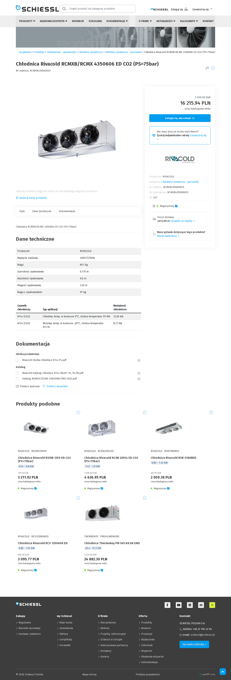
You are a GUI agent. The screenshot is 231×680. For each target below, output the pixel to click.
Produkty (146, 622)
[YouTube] (179, 605)
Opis (22, 211)
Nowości (146, 628)
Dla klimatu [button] (188, 21)
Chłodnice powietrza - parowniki (122, 52)
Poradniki (65, 645)
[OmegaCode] (207, 674)
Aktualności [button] (164, 21)
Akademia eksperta (152, 656)
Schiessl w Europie (111, 639)
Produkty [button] (26, 21)
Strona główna (22, 52)
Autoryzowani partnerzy (114, 645)
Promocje (146, 633)
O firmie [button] (144, 21)
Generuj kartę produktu (33, 197)
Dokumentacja (67, 211)
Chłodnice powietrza (90, 52)
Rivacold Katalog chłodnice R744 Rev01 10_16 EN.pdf (52, 373)
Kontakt (208, 21)
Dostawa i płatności (30, 633)
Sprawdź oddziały (193, 644)
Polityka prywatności (148, 674)
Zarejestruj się (200, 9)
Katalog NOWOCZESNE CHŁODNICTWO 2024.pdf (49, 378)
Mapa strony (89, 674)
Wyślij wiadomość (167, 235)
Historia (105, 628)
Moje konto (66, 622)
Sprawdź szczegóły (181, 221)
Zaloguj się (177, 9)
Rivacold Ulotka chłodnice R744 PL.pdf (44, 360)
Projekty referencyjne (113, 633)
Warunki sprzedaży (29, 628)
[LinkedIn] (190, 605)
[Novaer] (212, 605)
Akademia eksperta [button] (52, 21)
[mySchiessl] (159, 9)
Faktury (64, 633)
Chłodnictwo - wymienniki (61, 52)
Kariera (105, 656)
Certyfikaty (66, 639)
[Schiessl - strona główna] (37, 8)
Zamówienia (66, 628)
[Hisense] (201, 605)
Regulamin (25, 622)
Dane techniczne (41, 211)
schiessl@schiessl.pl (203, 634)
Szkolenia (95, 21)
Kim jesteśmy (108, 622)
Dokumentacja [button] (115, 21)
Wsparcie (78, 21)
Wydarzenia (147, 639)
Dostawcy (106, 650)
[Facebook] (167, 605)
